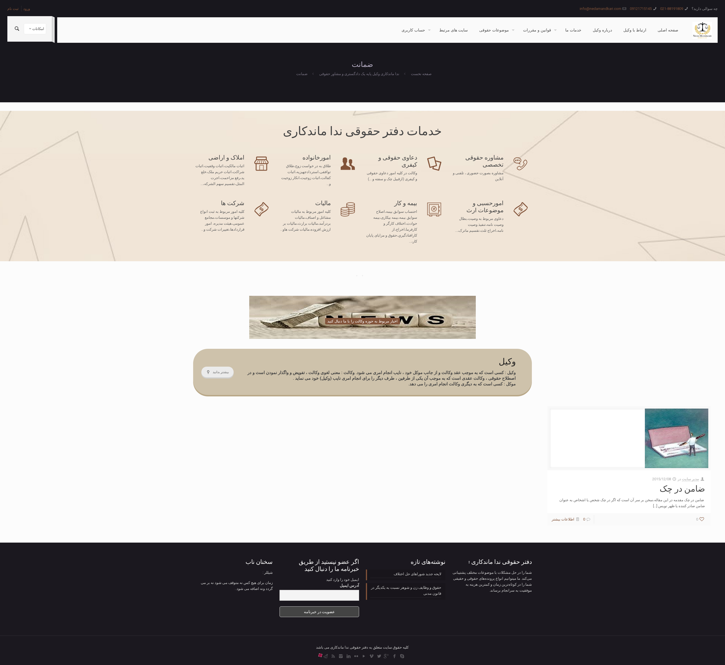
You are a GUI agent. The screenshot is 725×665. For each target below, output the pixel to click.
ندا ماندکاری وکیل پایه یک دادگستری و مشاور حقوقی (359, 74)
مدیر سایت (690, 479)
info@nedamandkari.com (600, 9)
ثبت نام (13, 9)
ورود (26, 9)
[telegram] (326, 656)
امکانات (38, 29)
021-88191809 (671, 9)
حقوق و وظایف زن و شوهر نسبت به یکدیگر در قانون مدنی (406, 590)
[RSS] (333, 656)
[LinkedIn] (348, 656)
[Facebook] (394, 656)
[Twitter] (379, 656)
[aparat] (320, 656)
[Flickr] (356, 656)
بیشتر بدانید (221, 372)
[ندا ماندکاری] (702, 30)
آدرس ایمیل (349, 585)
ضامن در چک (682, 488)
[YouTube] (364, 656)
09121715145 (641, 9)
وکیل (507, 361)
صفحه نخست (421, 74)
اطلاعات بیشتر (563, 519)
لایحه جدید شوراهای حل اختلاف (417, 574)
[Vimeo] (371, 656)
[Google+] (387, 656)
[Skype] (402, 656)
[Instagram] (341, 656)
